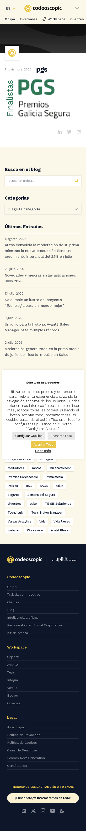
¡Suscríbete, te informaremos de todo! (43, 798)
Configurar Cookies (29, 436)
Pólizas (13, 486)
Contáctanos (17, 766)
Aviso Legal (16, 727)
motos (36, 468)
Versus (12, 688)
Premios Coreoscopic (23, 477)
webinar (13, 530)
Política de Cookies (22, 742)
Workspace (56, 19)
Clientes (13, 602)
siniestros (15, 503)
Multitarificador (60, 468)
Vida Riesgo (62, 521)
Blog (10, 610)
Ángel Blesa (59, 530)
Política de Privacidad (23, 735)
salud (59, 486)
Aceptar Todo (43, 444)
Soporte (13, 657)
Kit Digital (47, 459)
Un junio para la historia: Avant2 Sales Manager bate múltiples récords (37, 327)
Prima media (54, 477)
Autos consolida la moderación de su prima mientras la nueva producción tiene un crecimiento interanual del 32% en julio (42, 251)
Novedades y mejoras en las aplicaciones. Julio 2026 (40, 278)
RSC (29, 486)
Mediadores (16, 468)
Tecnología (15, 512)
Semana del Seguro (41, 495)
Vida (42, 521)
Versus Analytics (19, 521)
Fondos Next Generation (26, 758)
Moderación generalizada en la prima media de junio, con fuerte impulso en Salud (42, 352)
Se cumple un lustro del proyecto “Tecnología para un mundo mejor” (34, 303)
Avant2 (12, 665)
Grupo (10, 19)
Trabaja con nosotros (23, 594)
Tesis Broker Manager (46, 512)
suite (33, 503)
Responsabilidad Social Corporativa (34, 625)
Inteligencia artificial (22, 617)
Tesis (11, 672)
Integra (12, 680)
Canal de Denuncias (22, 750)
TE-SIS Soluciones (58, 503)
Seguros (13, 495)
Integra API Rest (20, 459)
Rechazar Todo (61, 436)
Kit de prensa (17, 633)
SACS (44, 486)
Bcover (12, 695)
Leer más (43, 451)
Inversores (28, 19)
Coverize (13, 703)
